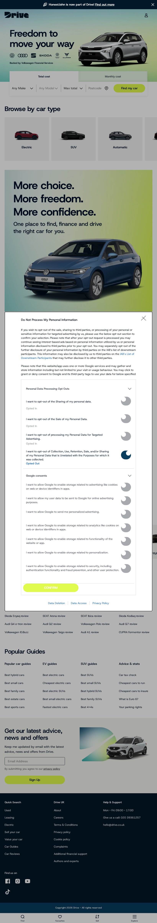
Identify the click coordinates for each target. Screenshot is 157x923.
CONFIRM (51, 588)
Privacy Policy (100, 603)
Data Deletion (56, 603)
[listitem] (78, 388)
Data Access (79, 603)
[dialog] (78, 461)
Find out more (104, 4)
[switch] (126, 401)
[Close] (144, 320)
